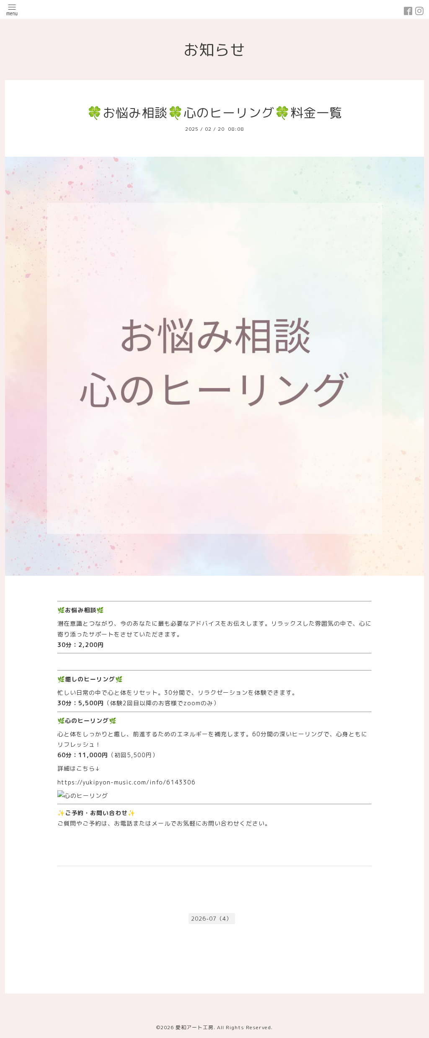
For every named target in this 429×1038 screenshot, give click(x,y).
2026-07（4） (211, 918)
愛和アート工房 (195, 1027)
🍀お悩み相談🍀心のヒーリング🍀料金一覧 (214, 113)
